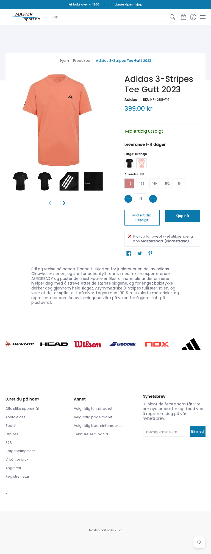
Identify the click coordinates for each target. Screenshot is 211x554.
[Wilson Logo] (88, 344)
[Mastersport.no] (23, 17)
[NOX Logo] (157, 344)
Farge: (135, 154)
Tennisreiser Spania (91, 434)
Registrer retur (17, 476)
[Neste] (63, 203)
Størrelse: (134, 174)
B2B (8, 442)
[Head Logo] (54, 344)
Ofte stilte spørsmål (22, 408)
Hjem (64, 60)
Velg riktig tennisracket (93, 408)
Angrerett (13, 468)
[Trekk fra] (128, 199)
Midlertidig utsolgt (141, 217)
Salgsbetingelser (20, 451)
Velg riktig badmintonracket (98, 425)
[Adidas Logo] (191, 344)
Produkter (82, 60)
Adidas (130, 99)
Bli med (197, 431)
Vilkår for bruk (16, 459)
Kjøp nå (182, 215)
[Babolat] (122, 344)
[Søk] (172, 17)
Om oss (12, 434)
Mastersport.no (99, 530)
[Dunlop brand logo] (19, 344)
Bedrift (10, 425)
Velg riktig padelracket (93, 417)
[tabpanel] (105, 284)
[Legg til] (153, 199)
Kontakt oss (15, 417)
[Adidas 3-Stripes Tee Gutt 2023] (20, 181)
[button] (183, 17)
